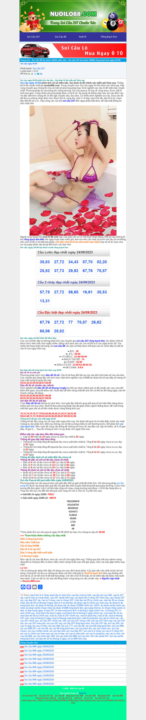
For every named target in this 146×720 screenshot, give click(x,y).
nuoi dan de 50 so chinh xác (34, 615)
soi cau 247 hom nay (101, 621)
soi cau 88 (79, 626)
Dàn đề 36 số (33, 403)
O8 (72, 703)
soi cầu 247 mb (65, 698)
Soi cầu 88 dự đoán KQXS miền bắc (49, 60)
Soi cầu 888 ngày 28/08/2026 (39, 646)
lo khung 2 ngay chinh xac (91, 610)
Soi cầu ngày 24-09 (28, 64)
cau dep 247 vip (32, 600)
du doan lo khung (44, 605)
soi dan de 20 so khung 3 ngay (51, 638)
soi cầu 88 (59, 346)
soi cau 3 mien (40, 626)
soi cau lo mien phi (75, 633)
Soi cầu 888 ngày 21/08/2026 (39, 675)
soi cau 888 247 (28, 628)
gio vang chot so (92, 608)
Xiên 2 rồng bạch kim (31, 539)
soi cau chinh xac (102, 628)
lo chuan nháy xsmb (112, 608)
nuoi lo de (103, 615)
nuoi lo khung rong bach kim (66, 618)
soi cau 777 (67, 626)
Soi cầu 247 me (102, 698)
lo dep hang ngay (34, 610)
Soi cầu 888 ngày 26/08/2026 (39, 655)
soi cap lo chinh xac (109, 618)
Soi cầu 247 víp (99, 623)
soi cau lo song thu (95, 633)
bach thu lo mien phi (60, 595)
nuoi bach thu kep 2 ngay (48, 613)
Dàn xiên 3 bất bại (29, 542)
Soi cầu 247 (39, 68)
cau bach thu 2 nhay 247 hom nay (92, 597)
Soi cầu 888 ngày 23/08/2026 (39, 667)
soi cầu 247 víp (46, 695)
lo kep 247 (49, 610)
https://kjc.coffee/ (35, 700)
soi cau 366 (54, 626)
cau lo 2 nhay (48, 600)
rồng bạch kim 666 (34, 239)
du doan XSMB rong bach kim (68, 608)
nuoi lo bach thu (88, 615)
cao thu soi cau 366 (102, 595)
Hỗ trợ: (24, 73)
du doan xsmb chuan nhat (39, 608)
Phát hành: (26, 68)
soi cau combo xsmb (38, 631)
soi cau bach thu (83, 628)
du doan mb (60, 605)
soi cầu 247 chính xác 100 (53, 621)
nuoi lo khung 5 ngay (40, 618)
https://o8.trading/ (82, 700)
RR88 (55, 700)
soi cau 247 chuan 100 (78, 621)
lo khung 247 (111, 610)
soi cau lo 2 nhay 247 (112, 631)
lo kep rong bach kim (65, 610)
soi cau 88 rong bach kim (98, 626)
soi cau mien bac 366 (44, 636)
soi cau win (83, 636)
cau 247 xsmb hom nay (61, 597)
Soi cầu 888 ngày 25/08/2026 (39, 659)
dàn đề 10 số (52, 375)
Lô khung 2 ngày (29, 556)
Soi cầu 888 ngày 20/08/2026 (39, 679)
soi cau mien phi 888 (66, 636)
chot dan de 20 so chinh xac (89, 600)
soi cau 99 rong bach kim (61, 628)
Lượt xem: (26, 71)
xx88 (23, 700)
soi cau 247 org (54, 623)
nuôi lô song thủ (90, 618)
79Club (48, 700)
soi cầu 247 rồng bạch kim (90, 341)
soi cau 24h (113, 623)
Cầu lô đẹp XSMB (29, 546)
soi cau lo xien (113, 633)
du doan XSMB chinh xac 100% (83, 605)
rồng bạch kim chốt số (46, 698)
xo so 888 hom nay (77, 638)
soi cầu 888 (117, 695)
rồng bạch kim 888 (74, 695)
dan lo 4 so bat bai (63, 603)
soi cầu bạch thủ (29, 695)
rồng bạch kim (104, 695)
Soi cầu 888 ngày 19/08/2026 (39, 684)
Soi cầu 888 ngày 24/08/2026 (39, 663)
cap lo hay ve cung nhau (36, 597)
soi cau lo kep (57, 633)
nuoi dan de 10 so (113, 613)
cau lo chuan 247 (65, 600)
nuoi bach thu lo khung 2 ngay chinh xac (82, 613)
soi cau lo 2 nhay (92, 631)
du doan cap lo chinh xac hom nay (91, 603)
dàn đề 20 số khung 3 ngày (52, 388)
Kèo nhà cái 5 (98, 700)
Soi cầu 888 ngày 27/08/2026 (39, 650)
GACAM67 (119, 700)
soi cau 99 (42, 628)
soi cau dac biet (57, 631)
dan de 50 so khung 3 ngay (39, 603)
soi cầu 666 (90, 695)
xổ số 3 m (88, 698)
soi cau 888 (118, 626)
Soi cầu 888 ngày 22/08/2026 (39, 671)
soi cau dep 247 (74, 631)
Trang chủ (25, 60)
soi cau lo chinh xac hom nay (34, 633)
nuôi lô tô (78, 698)
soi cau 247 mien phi (35, 623)
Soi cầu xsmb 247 (100, 636)
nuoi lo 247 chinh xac (68, 615)
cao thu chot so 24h (81, 595)
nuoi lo (53, 615)
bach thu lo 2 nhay (39, 595)
